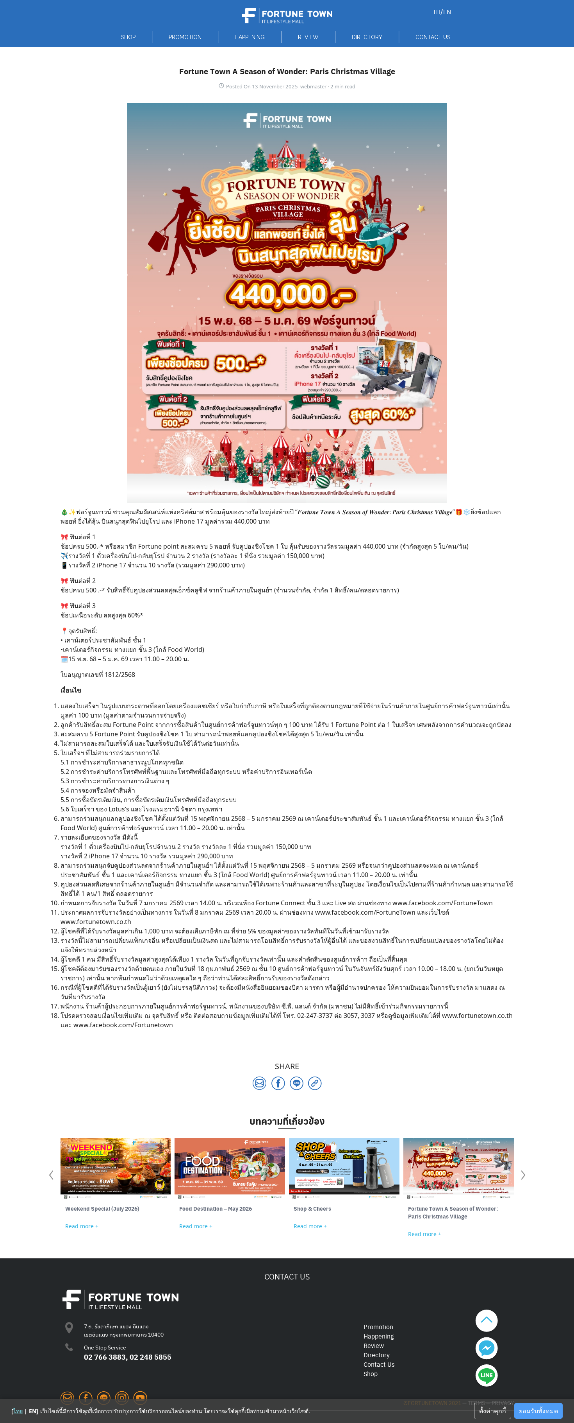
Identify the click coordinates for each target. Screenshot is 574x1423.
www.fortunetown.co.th (96, 921)
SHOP (128, 37)
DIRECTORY (367, 37)
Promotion (378, 1326)
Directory (377, 1354)
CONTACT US (432, 37)
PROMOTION (185, 37)
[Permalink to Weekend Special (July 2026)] (116, 1169)
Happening (379, 1335)
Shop (371, 1373)
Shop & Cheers (312, 1208)
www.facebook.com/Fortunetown (123, 1025)
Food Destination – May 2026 (215, 1208)
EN (447, 11)
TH (436, 11)
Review (374, 1345)
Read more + (81, 1226)
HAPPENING (250, 37)
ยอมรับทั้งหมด (538, 1411)
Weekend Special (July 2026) (102, 1208)
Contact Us (379, 1364)
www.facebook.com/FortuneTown (442, 903)
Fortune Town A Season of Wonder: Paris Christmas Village (453, 1212)
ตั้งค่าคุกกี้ (492, 1411)
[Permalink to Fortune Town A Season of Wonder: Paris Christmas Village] (458, 1169)
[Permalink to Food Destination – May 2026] (230, 1169)
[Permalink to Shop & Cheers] (344, 1169)
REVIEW (308, 37)
